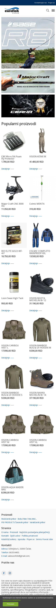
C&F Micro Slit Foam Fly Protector (11, 157)
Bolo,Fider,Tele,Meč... (27, 519)
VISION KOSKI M (37, 156)
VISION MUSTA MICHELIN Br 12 (37, 299)
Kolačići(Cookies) (8, 539)
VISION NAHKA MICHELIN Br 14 (37, 394)
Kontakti (5, 536)
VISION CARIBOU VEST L (10, 346)
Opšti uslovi (15, 536)
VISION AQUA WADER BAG (12, 488)
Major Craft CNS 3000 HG (12, 205)
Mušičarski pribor (8, 519)
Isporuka (21, 539)
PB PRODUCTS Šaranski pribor (14, 522)
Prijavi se (51, 3)
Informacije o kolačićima (12, 600)
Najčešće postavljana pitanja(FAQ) (34, 532)
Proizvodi (14, 532)
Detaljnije (5, 169)
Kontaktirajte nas (41, 3)
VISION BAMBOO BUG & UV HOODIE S (11, 394)
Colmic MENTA (36, 204)
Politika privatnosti (30, 536)
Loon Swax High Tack (12, 298)
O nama (4, 532)
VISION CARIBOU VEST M (10, 441)
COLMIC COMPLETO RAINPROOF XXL (39, 252)
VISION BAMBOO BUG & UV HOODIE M (40, 346)
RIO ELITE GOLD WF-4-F (11, 252)
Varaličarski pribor (37, 522)
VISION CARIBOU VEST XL (38, 441)
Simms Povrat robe (44, 539)
